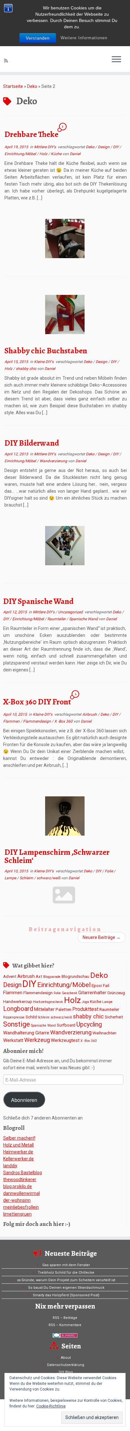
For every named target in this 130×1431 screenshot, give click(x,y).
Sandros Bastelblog (22, 1172)
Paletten (63, 1009)
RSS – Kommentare (65, 1325)
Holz (43, 154)
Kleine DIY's (44, 362)
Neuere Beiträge (102, 937)
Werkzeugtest (65, 1040)
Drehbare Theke (31, 134)
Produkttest (85, 1009)
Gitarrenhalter (92, 992)
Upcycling (89, 1024)
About (66, 1358)
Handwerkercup (17, 1001)
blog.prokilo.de (17, 1186)
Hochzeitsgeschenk (48, 1002)
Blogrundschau (75, 976)
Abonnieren (24, 1099)
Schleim (27, 878)
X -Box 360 (64, 721)
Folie (109, 871)
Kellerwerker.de (18, 1158)
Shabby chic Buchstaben (45, 350)
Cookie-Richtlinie (51, 1406)
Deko (32, 86)
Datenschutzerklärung (65, 1365)
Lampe (10, 878)
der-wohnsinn (17, 1200)
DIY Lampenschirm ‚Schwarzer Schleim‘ (56, 856)
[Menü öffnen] (116, 59)
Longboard (18, 1008)
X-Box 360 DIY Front (37, 701)
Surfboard (66, 1025)
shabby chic (26, 368)
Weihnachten (104, 1033)
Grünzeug (116, 992)
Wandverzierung (53, 461)
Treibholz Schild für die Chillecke (66, 1273)
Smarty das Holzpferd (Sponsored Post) (66, 1295)
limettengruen (17, 1214)
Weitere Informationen (84, 37)
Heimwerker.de (18, 1151)
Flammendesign (37, 721)
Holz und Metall (18, 1144)
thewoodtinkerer (19, 1179)
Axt (39, 976)
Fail (106, 985)
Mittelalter (44, 1009)
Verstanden (38, 38)
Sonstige (16, 1024)
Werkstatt (13, 1040)
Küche (56, 154)
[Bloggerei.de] (65, 1335)
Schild (31, 1017)
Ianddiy (10, 1165)
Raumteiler (57, 619)
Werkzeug (37, 1040)
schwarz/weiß (49, 878)
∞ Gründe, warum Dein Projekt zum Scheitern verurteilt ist (66, 1280)
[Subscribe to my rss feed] (7, 60)
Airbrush (90, 714)
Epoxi (97, 985)
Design (104, 147)
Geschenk (69, 993)
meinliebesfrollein (21, 1207)
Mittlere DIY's (45, 147)
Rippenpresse (14, 1017)
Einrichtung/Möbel (20, 154)
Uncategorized (71, 612)
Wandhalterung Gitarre (26, 1033)
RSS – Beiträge (65, 1318)
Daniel (75, 154)
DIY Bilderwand (31, 442)
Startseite (13, 86)
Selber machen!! (19, 1138)
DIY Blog (66, 1372)
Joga (85, 1002)
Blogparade (52, 977)
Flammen (12, 721)
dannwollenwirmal (21, 1193)
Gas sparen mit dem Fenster (66, 1265)
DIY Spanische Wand (38, 601)
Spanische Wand (84, 619)
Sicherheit (114, 1017)
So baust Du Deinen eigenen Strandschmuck (66, 1288)
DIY (116, 147)
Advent (9, 976)
